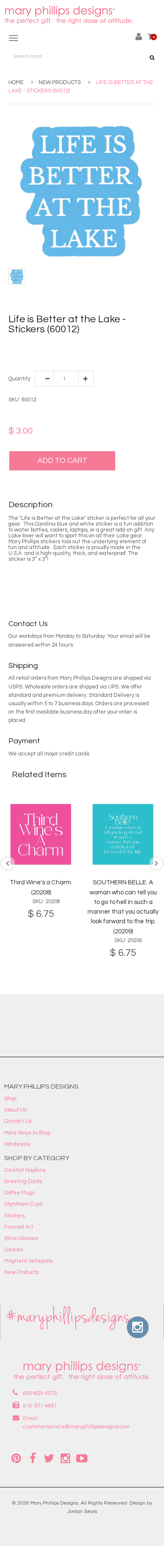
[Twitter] (48, 1457)
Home (16, 82)
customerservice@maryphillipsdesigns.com (76, 1427)
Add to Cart (62, 461)
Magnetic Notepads (28, 1261)
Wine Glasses (21, 1238)
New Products (60, 82)
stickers (106, 353)
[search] (152, 57)
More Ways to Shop (27, 1133)
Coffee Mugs (19, 1193)
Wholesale (17, 1144)
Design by (141, 1503)
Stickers (14, 1216)
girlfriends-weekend (34, 353)
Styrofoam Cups (23, 1204)
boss (52, 344)
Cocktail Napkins (24, 1170)
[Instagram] (65, 1457)
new (89, 353)
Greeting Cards (23, 1181)
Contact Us (18, 1121)
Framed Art (18, 1227)
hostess (71, 353)
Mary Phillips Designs (54, 1503)
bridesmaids (75, 344)
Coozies (13, 1250)
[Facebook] (32, 1457)
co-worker (105, 344)
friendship (132, 344)
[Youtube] (81, 1457)
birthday (34, 344)
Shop (10, 1099)
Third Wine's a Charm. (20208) (41, 887)
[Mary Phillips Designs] (69, 15)
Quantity (18, 379)
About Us (15, 1110)
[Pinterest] (16, 1457)
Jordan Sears (82, 1511)
